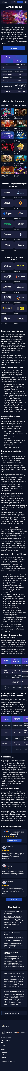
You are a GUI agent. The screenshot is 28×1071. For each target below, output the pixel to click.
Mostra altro (14, 899)
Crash (16, 105)
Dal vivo (10, 105)
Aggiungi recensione (14, 840)
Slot (23, 105)
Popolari (3, 105)
